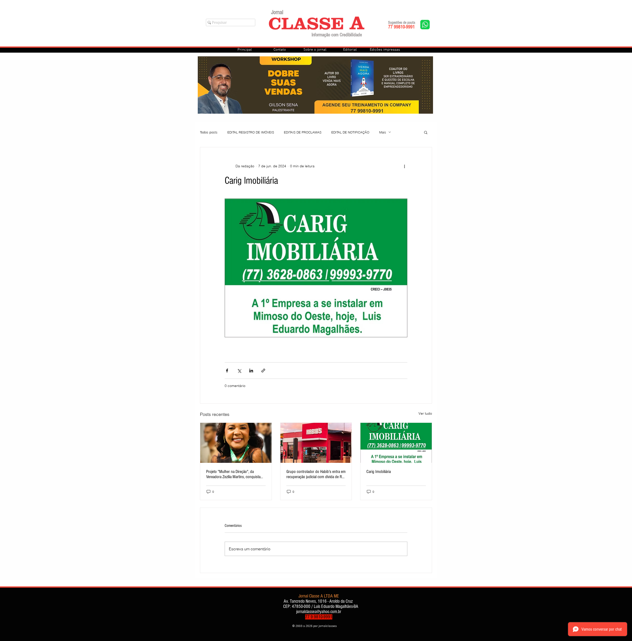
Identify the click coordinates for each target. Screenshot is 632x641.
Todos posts (208, 132)
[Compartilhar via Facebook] (227, 370)
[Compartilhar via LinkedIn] (251, 370)
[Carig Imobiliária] (396, 443)
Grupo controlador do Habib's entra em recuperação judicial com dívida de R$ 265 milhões (316, 474)
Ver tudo (425, 413)
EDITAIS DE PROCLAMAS (302, 132)
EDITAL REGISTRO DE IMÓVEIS (250, 132)
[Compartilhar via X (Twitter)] (239, 370)
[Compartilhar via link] (263, 370)
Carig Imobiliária (378, 471)
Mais (382, 132)
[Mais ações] (404, 166)
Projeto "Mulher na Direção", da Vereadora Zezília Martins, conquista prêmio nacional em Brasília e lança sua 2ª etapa (233, 474)
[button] (425, 132)
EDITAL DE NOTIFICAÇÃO (350, 132)
